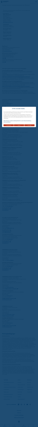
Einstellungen (29, 125)
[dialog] (19, 117)
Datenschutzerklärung (7, 121)
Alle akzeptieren (8, 125)
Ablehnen (19, 125)
